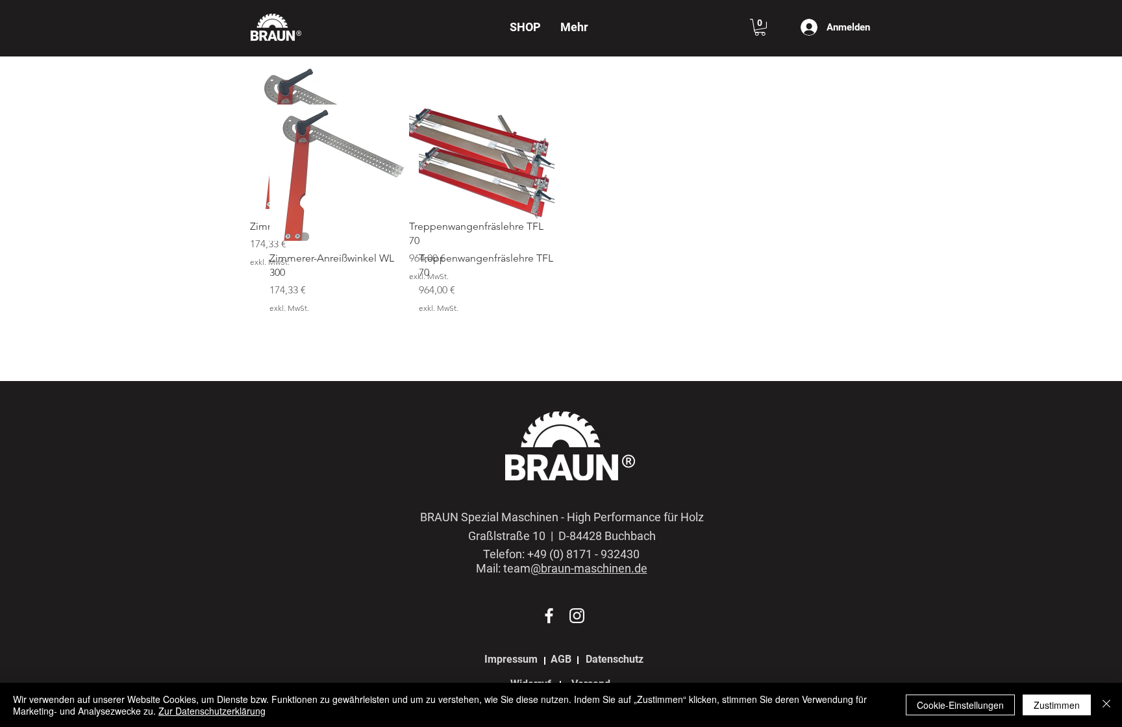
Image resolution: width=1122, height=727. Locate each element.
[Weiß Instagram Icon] (577, 616)
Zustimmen (1057, 704)
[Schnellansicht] (337, 173)
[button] (760, 27)
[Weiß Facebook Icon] (549, 616)
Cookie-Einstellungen (960, 704)
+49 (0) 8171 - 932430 (583, 554)
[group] (561, 209)
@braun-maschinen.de (588, 568)
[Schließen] (1106, 705)
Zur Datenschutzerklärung (212, 710)
